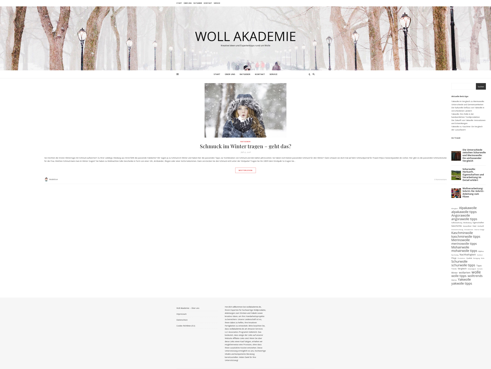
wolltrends (475, 275)
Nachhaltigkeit (468, 254)
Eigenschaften (478, 222)
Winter (454, 272)
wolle (476, 272)
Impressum (181, 314)
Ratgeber (198, 3)
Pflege (453, 258)
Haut (474, 226)
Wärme (454, 280)
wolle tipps (458, 275)
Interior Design (479, 230)
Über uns (188, 3)
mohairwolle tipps (464, 250)
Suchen (481, 86)
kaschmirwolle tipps (465, 236)
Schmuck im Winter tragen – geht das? (245, 146)
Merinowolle (460, 240)
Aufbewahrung (456, 223)
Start (179, 3)
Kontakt (208, 3)
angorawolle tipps (464, 219)
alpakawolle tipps (464, 211)
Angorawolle (460, 215)
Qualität (469, 258)
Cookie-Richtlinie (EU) (185, 325)
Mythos (481, 251)
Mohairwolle (460, 247)
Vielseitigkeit (472, 269)
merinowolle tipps (464, 243)
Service (217, 3)
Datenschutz (182, 319)
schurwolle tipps (463, 265)
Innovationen (468, 230)
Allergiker (454, 208)
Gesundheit (467, 226)
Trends (454, 269)
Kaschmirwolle (462, 232)
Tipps (479, 265)
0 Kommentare (440, 179)
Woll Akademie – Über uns (187, 308)
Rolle (482, 258)
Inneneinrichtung (457, 230)
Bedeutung (467, 223)
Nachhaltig (454, 255)
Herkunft (480, 226)
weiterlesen (246, 170)
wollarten (464, 272)
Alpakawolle (468, 207)
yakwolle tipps (461, 283)
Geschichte (456, 226)
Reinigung (476, 258)
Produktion (461, 258)
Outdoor (480, 255)
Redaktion (53, 179)
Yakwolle (464, 279)
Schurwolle (459, 261)
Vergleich (462, 268)
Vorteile (480, 269)
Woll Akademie (245, 36)
